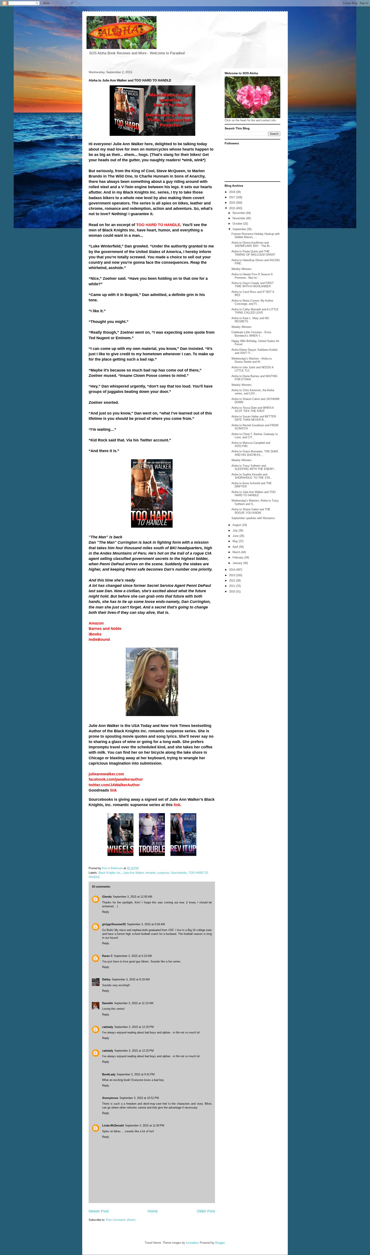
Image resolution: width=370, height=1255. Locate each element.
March (237, 552)
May (236, 541)
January (238, 563)
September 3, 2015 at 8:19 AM (131, 979)
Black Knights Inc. (109, 872)
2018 (232, 192)
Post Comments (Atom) (120, 1219)
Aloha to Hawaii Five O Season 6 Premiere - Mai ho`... (252, 276)
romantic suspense (157, 872)
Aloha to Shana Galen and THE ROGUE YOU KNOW (250, 511)
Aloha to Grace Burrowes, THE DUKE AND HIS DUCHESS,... (254, 453)
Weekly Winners (241, 269)
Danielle (107, 1003)
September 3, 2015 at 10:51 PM (139, 1098)
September (240, 229)
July (236, 530)
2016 (232, 202)
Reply (105, 911)
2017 (232, 197)
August (237, 525)
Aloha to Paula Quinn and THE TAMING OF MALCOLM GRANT (253, 253)
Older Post (206, 1211)
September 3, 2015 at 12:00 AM (132, 896)
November (239, 218)
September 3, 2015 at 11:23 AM (133, 1003)
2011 (232, 586)
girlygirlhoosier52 (114, 924)
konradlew (192, 1242)
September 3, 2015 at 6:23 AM (133, 956)
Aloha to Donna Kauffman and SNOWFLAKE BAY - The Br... (251, 244)
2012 (232, 580)
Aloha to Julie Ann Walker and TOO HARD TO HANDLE (253, 493)
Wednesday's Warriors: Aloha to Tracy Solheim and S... (255, 502)
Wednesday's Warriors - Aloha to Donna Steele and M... (251, 360)
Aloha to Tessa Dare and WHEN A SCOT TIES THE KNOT (252, 409)
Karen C (107, 956)
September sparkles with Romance (253, 518)
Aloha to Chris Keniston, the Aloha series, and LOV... (252, 392)
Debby (106, 979)
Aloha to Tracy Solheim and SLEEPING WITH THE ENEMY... (253, 467)
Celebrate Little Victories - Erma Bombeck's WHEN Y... (251, 334)
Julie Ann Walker (133, 872)
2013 (232, 575)
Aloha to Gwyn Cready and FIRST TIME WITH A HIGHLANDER (252, 284)
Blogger (219, 1242)
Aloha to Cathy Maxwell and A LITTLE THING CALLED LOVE (255, 311)
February (238, 557)
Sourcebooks (179, 872)
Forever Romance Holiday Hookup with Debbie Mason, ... (255, 235)
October (238, 223)
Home (153, 1211)
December (239, 213)
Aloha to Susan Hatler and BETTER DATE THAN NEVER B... (253, 418)
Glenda (107, 896)
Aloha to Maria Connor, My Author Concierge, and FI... (252, 302)
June (236, 535)
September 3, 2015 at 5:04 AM (146, 924)
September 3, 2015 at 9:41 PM (136, 1074)
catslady (107, 1027)
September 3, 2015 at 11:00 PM (144, 1125)
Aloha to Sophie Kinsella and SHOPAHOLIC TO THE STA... (252, 476)
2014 (232, 569)
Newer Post (99, 1211)
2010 (232, 591)
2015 (232, 208)
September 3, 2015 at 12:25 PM (134, 1027)
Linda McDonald (113, 1125)
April (236, 546)
